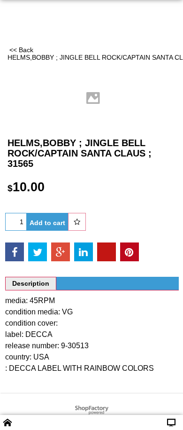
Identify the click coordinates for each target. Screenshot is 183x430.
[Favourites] (77, 221)
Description (30, 283)
